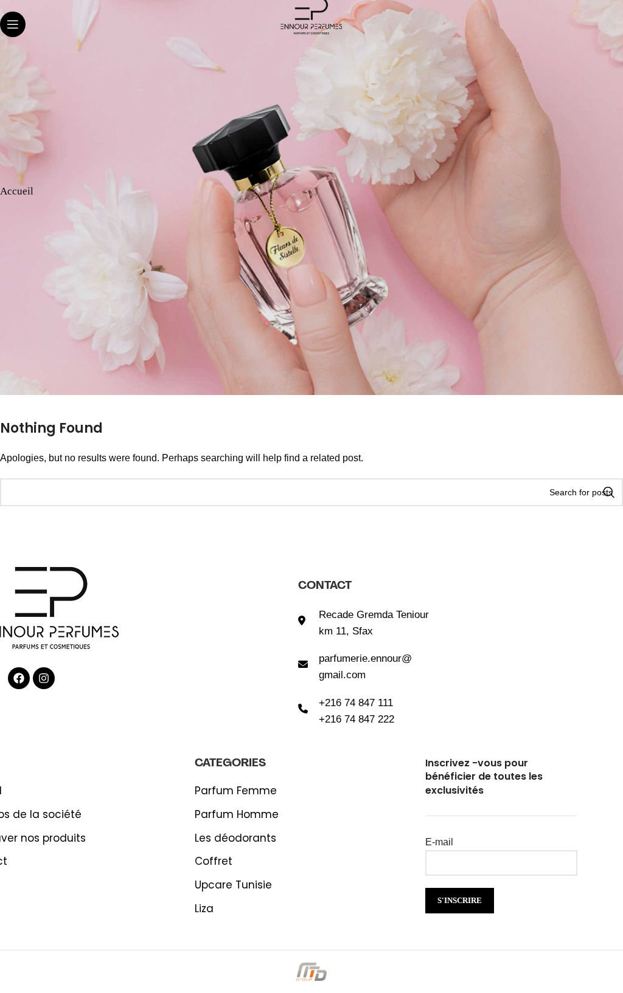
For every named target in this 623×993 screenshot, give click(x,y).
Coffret (213, 861)
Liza (204, 909)
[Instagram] (44, 678)
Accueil (16, 190)
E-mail (439, 842)
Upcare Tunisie (233, 885)
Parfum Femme (236, 791)
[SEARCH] (609, 492)
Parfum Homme (237, 815)
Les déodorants (235, 838)
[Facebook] (19, 678)
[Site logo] (311, 14)
